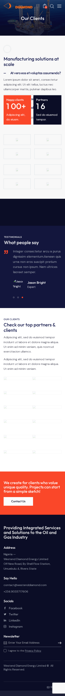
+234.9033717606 (16, 591)
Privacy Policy (33, 650)
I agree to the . (25, 650)
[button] (32, 73)
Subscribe (58, 642)
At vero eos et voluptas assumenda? (35, 73)
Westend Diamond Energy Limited (25, 666)
